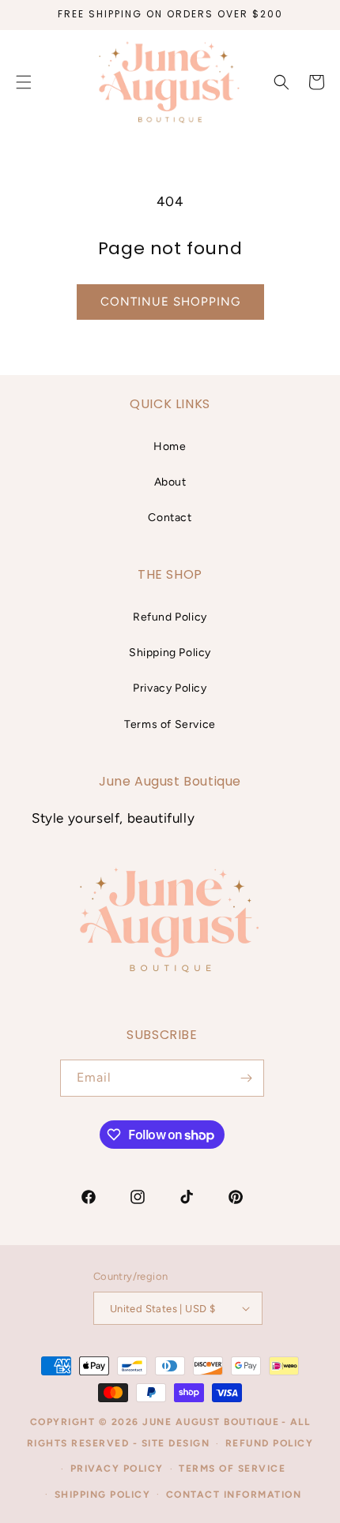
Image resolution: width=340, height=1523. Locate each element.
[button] (281, 82)
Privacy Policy (169, 688)
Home (169, 446)
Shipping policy (103, 1494)
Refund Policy (170, 617)
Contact (169, 517)
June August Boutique (210, 1421)
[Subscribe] (246, 1078)
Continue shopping (170, 301)
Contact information (234, 1494)
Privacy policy (117, 1468)
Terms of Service (170, 724)
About (170, 482)
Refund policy (269, 1443)
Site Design (176, 1443)
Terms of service (232, 1468)
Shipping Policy (170, 652)
